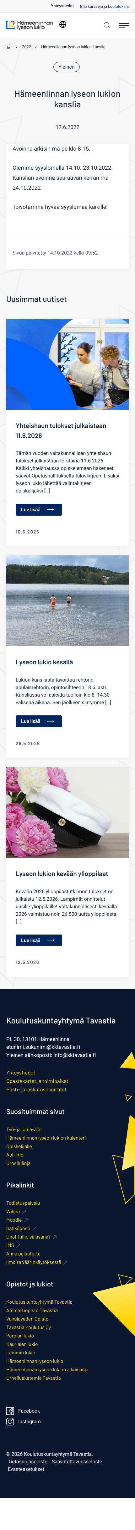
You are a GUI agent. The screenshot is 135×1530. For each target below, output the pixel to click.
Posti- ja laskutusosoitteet (36, 1089)
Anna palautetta (23, 1254)
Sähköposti (18, 1228)
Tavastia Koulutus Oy (28, 1327)
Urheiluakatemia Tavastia (33, 1378)
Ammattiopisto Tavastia (32, 1310)
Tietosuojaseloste (27, 1462)
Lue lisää (30, 510)
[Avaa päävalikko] (124, 25)
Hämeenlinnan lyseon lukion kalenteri (46, 1138)
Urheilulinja (18, 1163)
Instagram (29, 1421)
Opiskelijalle (19, 1146)
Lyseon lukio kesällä (44, 662)
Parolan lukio (20, 1336)
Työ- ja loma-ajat (24, 1129)
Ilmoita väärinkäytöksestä (33, 1262)
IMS (10, 1245)
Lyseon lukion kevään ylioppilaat (62, 874)
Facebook (29, 1411)
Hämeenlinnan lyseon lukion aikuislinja (47, 1370)
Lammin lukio (20, 1353)
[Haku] (105, 25)
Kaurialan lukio (22, 1344)
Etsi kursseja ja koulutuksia (104, 7)
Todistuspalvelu (23, 1203)
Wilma (13, 1211)
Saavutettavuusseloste (77, 1462)
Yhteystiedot (62, 6)
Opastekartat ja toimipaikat (37, 1081)
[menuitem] (65, 6)
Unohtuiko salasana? (28, 1237)
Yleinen (66, 67)
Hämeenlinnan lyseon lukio (34, 1361)
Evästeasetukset (26, 1469)
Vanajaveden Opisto (27, 1319)
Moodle (14, 1220)
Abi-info (15, 1155)
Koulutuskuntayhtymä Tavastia (39, 1302)
